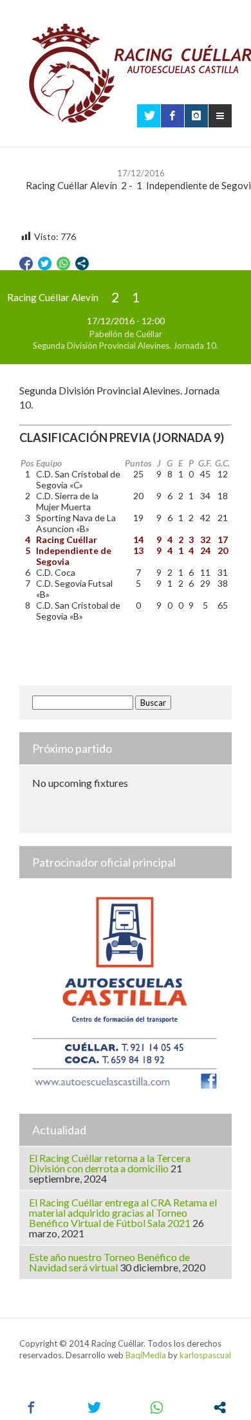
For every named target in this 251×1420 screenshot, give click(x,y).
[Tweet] (44, 263)
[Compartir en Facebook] (26, 263)
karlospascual (205, 1355)
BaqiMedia (146, 1355)
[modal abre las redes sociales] (82, 263)
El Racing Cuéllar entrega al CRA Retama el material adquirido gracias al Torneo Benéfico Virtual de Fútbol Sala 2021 (123, 1212)
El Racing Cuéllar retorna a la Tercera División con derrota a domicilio (110, 1163)
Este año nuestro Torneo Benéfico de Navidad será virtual (109, 1262)
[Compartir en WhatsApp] (63, 263)
